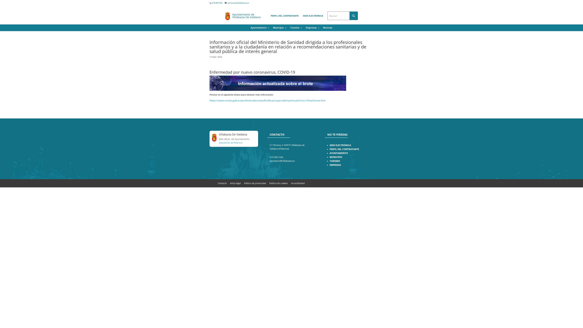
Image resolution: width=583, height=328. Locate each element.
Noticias (327, 28)
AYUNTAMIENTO (339, 153)
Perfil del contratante (285, 15)
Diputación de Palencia (230, 142)
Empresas (311, 28)
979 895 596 (217, 3)
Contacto (222, 183)
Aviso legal (235, 183)
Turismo (294, 28)
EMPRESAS (335, 165)
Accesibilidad (298, 183)
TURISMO (335, 161)
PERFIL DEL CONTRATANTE (344, 149)
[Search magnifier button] (353, 16)
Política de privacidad (255, 183)
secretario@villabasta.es (238, 3)
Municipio (278, 28)
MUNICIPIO (336, 157)
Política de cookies (278, 183)
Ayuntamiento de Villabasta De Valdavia (246, 16)
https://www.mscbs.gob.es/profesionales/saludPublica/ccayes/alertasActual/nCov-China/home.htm (268, 100)
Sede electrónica (313, 15)
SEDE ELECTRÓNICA (340, 145)
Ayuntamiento (259, 28)
